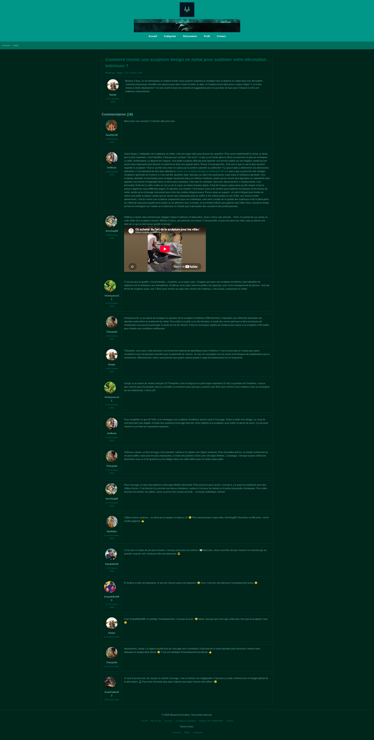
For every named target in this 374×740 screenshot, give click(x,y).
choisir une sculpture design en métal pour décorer (202, 171)
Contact (221, 36)
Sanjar (120, 73)
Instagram (197, 732)
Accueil (153, 36)
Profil (207, 36)
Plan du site (155, 721)
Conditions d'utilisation (185, 721)
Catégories (170, 36)
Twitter (187, 732)
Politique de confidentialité (211, 721)
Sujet (15, 45)
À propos (168, 721)
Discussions (190, 36)
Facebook (176, 732)
